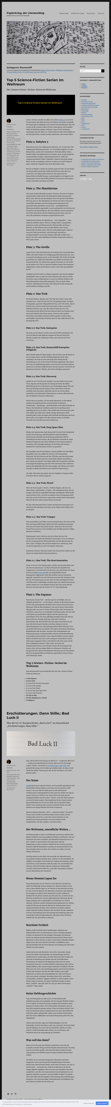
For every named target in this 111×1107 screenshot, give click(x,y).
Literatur (52, 70)
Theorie (83, 127)
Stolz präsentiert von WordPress (33, 1099)
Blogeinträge (63, 13)
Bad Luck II (17, 774)
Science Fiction (11, 140)
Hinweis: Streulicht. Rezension (89, 166)
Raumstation (17, 139)
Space (15, 146)
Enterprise (16, 135)
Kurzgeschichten (68, 70)
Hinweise (84, 112)
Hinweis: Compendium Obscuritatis (91, 165)
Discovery (9, 135)
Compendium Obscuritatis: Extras (90, 161)
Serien (13, 142)
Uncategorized (85, 129)
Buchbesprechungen (87, 102)
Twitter (83, 84)
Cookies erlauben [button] (102, 1103)
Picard (12, 137)
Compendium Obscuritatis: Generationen (92, 159)
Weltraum (14, 160)
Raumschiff (10, 139)
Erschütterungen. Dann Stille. (89, 107)
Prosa (82, 122)
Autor (10, 72)
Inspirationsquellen (86, 114)
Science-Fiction (45, 70)
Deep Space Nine (12, 133)
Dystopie (9, 776)
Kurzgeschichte (11, 781)
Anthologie (10, 774)
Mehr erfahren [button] (28, 1104)
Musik (83, 120)
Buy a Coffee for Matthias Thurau (89, 147)
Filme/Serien (10, 129)
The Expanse (15, 153)
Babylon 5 (9, 131)
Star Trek (14, 150)
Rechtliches (91, 13)
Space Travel (10, 148)
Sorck (83, 125)
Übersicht (100, 13)
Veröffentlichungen (77, 13)
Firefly (8, 137)
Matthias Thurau (17, 72)
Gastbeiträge (84, 111)
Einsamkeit (15, 776)
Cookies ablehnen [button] (88, 1103)
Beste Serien (16, 131)
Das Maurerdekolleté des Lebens (90, 105)
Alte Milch (84, 100)
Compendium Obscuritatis (88, 103)
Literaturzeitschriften (87, 116)
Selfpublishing (85, 123)
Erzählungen (59, 70)
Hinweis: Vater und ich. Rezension (90, 163)
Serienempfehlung (12, 144)
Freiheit (12, 780)
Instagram (84, 85)
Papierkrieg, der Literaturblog (25, 13)
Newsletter (84, 87)
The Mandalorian (11, 155)
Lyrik (82, 118)
